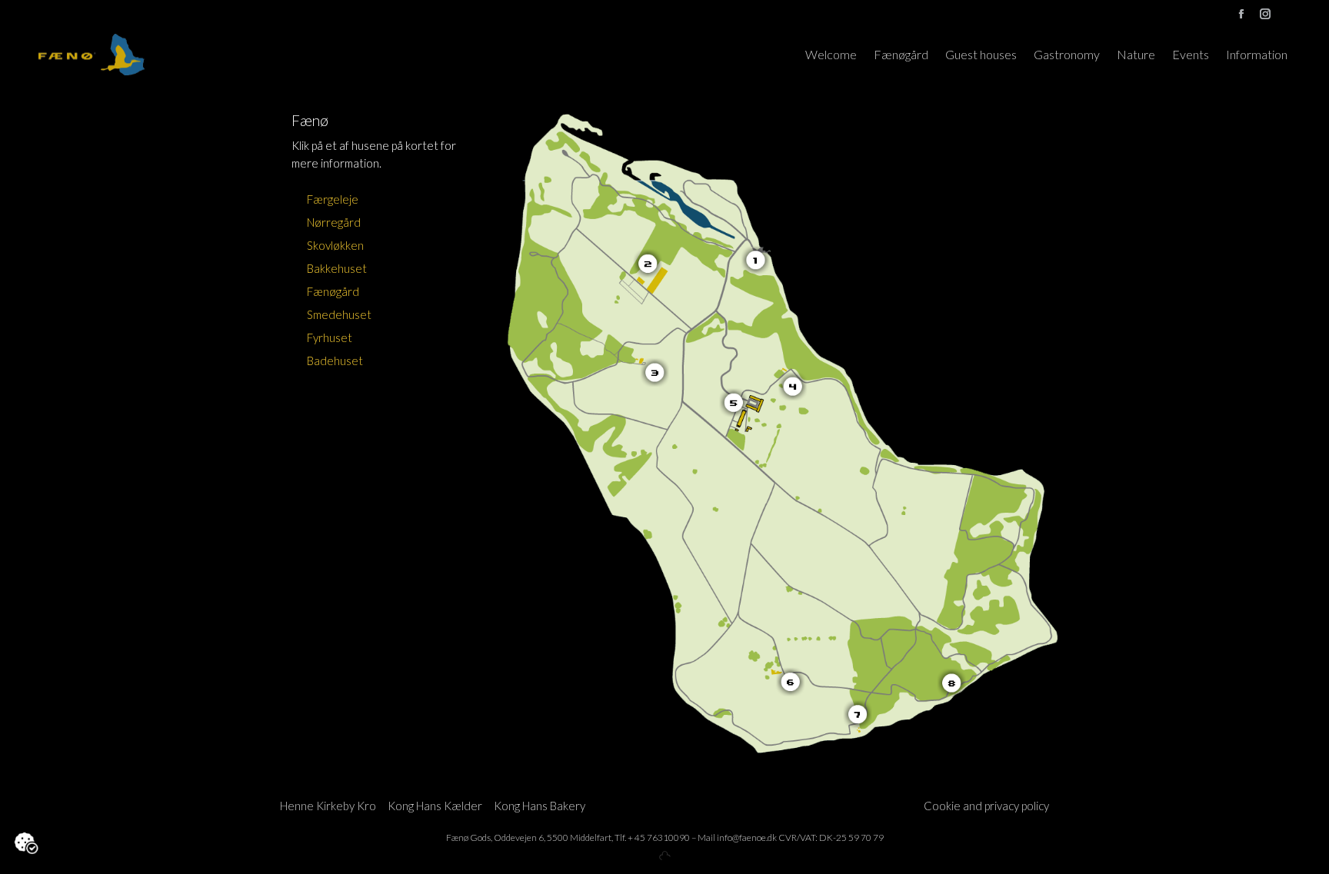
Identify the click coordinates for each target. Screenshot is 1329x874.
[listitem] (760, 260)
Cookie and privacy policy (986, 806)
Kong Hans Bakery (539, 806)
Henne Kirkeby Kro (328, 806)
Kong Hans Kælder (435, 806)
